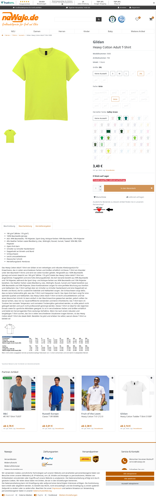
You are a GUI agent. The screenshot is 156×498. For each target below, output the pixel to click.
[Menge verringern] (100, 190)
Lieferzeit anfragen (136, 197)
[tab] (9, 226)
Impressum (57, 488)
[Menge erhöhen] (100, 186)
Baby (110, 31)
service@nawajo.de (137, 462)
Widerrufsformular (12, 466)
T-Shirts (14, 35)
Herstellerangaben (43, 226)
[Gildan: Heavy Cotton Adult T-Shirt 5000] (45, 337)
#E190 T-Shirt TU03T (12, 416)
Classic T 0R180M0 (50, 416)
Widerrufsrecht (10, 462)
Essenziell (10, 495)
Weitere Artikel (138, 31)
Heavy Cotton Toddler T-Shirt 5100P (136, 416)
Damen (37, 31)
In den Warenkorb (128, 188)
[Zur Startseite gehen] (2, 35)
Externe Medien (25, 495)
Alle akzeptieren (130, 473)
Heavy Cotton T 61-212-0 (92, 416)
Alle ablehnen (130, 478)
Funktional (53, 495)
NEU (13, 31)
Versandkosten (110, 170)
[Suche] (99, 19)
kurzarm (21, 35)
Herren (62, 31)
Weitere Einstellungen (68, 495)
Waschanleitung (25, 226)
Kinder (87, 31)
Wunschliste (101, 197)
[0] (151, 20)
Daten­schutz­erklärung (42, 491)
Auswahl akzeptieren (130, 483)
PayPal (40, 495)
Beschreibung (9, 226)
